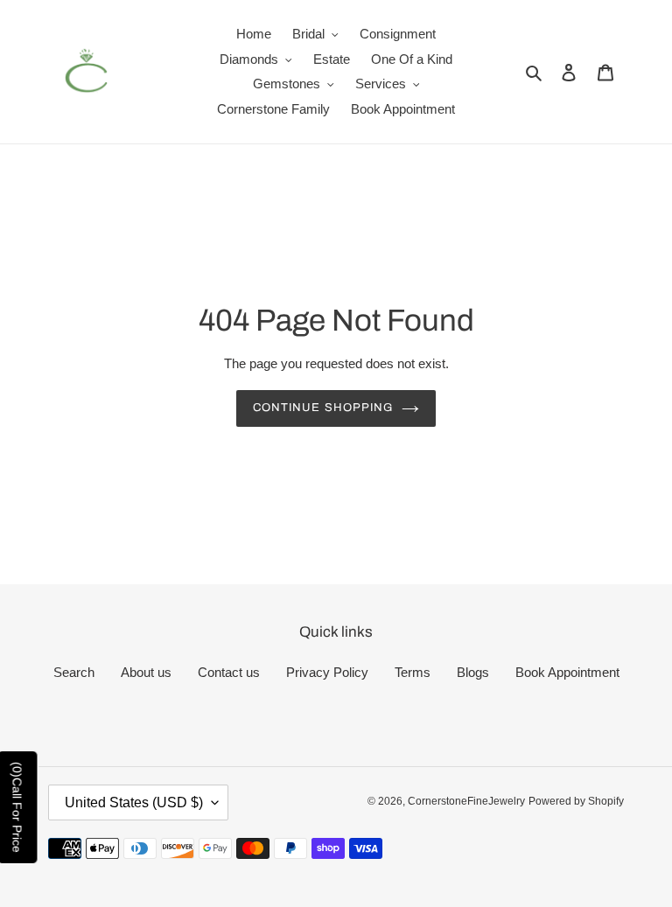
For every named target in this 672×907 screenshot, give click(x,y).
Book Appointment (567, 672)
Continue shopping (323, 407)
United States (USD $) (134, 802)
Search (73, 672)
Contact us (229, 672)
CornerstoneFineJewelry (466, 801)
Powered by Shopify (576, 801)
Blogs (473, 672)
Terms (412, 672)
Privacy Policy (327, 672)
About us (146, 672)
